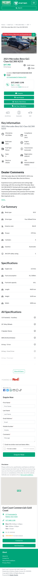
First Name (6, 402)
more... (3, 199)
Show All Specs (19, 371)
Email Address (8, 418)
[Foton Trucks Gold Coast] (20, 3)
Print (32, 68)
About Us (5, 556)
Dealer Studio (14, 575)
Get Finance (20, 97)
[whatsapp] (10, 390)
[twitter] (7, 390)
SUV (28, 24)
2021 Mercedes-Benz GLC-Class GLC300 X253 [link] (14, 27)
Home (3, 24)
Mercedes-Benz (19, 24)
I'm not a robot (11, 448)
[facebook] (4, 390)
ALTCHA (32, 448)
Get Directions (19, 545)
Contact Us (19, 540)
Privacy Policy (6, 563)
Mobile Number (8, 426)
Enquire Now (19, 454)
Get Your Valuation (20, 106)
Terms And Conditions (8, 560)
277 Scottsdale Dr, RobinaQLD (16, 77)
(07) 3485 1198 (10, 520)
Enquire (20, 93)
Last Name (6, 410)
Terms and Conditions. (26, 475)
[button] (34, 3)
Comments (7, 434)
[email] (14, 390)
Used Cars (10, 24)
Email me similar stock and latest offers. (17, 444)
